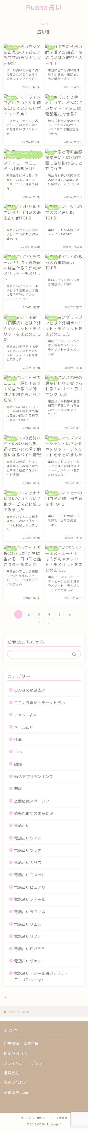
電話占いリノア (28, 936)
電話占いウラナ (28, 850)
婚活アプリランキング (33, 776)
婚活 (18, 764)
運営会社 (11, 1072)
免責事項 (61, 1118)
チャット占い (26, 715)
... (5, 996)
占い (18, 751)
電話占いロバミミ (29, 948)
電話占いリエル (28, 924)
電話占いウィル (28, 838)
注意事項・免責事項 (21, 1043)
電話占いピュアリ (29, 887)
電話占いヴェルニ (29, 961)
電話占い (22, 825)
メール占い (24, 727)
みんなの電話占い (29, 690)
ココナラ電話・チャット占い (39, 702)
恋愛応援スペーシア (31, 801)
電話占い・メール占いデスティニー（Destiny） (41, 976)
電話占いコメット (29, 874)
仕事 (18, 739)
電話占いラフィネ (29, 911)
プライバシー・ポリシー (25, 1063)
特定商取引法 (15, 1053)
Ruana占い (44, 7)
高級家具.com (16, 1092)
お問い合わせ (15, 1082)
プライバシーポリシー (34, 1118)
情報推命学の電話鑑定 (33, 813)
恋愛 (18, 788)
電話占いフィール (29, 899)
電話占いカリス (28, 862)
